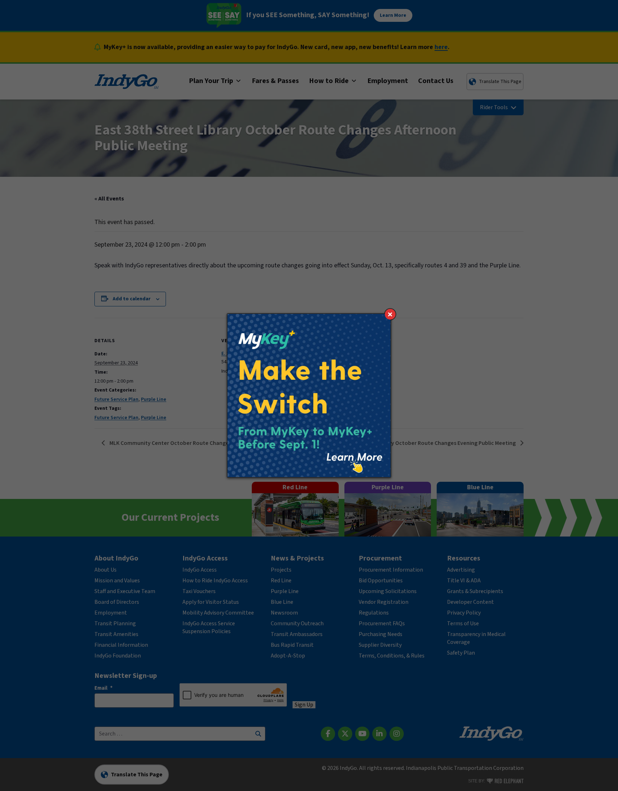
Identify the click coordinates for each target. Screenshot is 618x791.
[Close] (390, 314)
